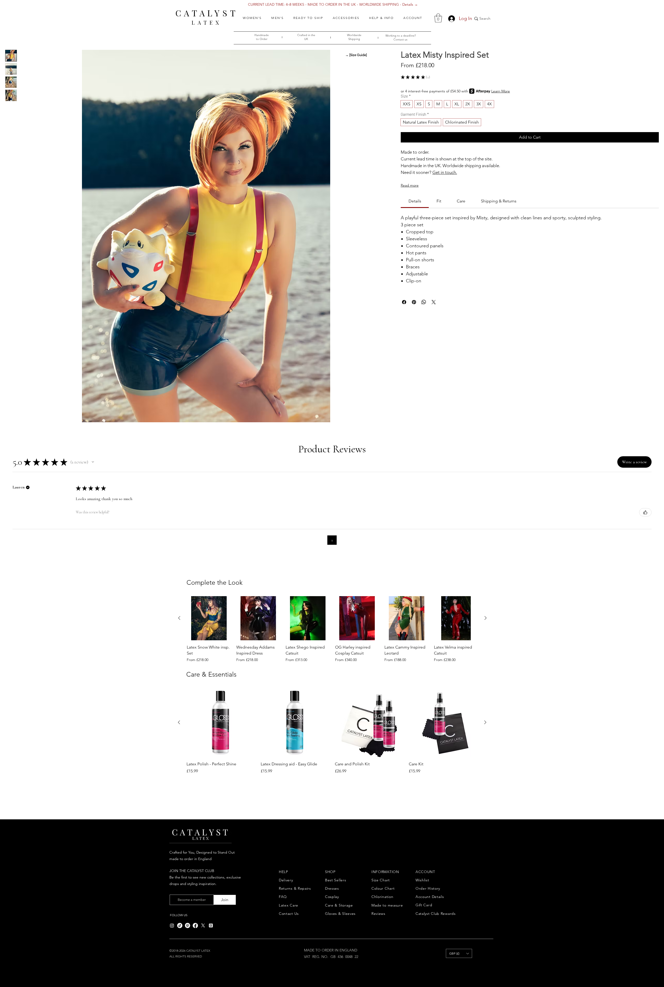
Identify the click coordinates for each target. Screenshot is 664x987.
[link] (415, 201)
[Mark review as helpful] (645, 512)
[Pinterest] (187, 925)
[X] (203, 925)
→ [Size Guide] (356, 55)
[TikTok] (179, 925)
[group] (332, 629)
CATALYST (206, 12)
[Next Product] (485, 618)
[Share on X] (434, 302)
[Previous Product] (179, 618)
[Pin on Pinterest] (414, 302)
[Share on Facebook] (404, 302)
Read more (410, 185)
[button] (252, 17)
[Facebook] (195, 925)
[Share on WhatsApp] (424, 302)
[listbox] (459, 953)
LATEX (207, 22)
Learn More (500, 91)
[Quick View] (209, 618)
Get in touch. (444, 172)
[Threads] (210, 925)
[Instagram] (172, 925)
